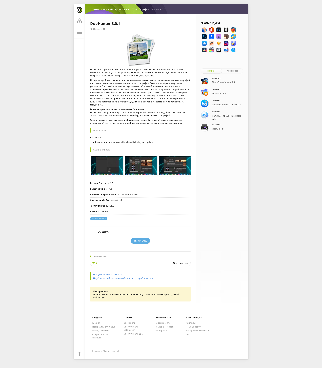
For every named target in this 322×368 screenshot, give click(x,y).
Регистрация (161, 330)
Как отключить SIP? (133, 333)
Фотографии (142, 9)
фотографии (100, 256)
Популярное (232, 71)
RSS (187, 334)
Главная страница (100, 9)
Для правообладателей (197, 330)
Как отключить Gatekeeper (131, 328)
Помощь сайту (193, 326)
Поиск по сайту (162, 322)
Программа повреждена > (107, 274)
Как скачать (129, 322)
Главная (96, 322)
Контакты (191, 322)
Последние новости (164, 326)
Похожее (211, 71)
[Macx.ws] (79, 10)
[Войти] (79, 21)
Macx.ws (106, 351)
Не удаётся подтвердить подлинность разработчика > (123, 278)
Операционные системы (100, 336)
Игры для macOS (100, 330)
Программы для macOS (122, 9)
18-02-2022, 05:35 (97, 29)
